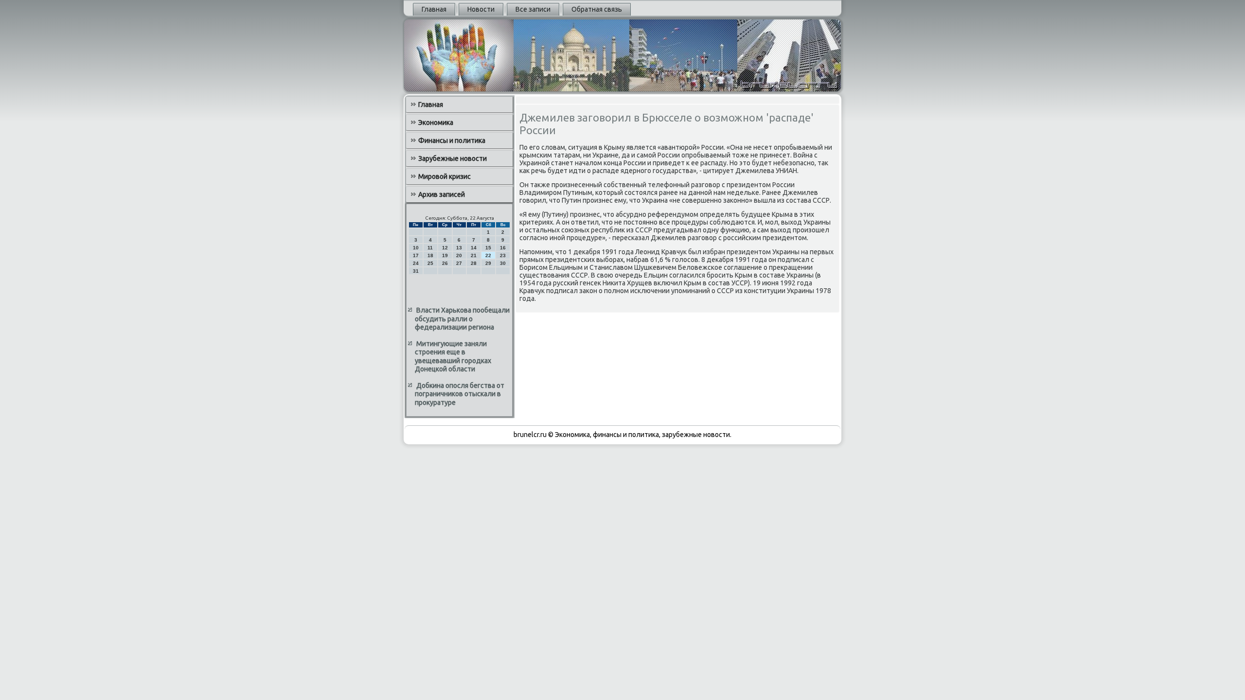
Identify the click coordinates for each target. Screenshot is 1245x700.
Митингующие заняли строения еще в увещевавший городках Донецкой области (453, 356)
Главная (434, 9)
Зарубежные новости (452, 158)
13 (459, 247)
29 (488, 263)
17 (416, 255)
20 (459, 255)
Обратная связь (596, 9)
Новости (481, 9)
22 (488, 255)
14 (474, 247)
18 (430, 255)
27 (459, 263)
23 (503, 255)
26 (445, 263)
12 (445, 247)
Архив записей (441, 194)
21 (474, 255)
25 (430, 263)
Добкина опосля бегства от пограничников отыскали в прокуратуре (459, 394)
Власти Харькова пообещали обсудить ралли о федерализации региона (462, 318)
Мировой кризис (444, 176)
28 (474, 263)
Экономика (435, 122)
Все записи (533, 9)
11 (430, 247)
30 (503, 263)
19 (445, 255)
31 (416, 271)
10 (416, 247)
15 (488, 247)
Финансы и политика (451, 140)
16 (503, 247)
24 (416, 263)
